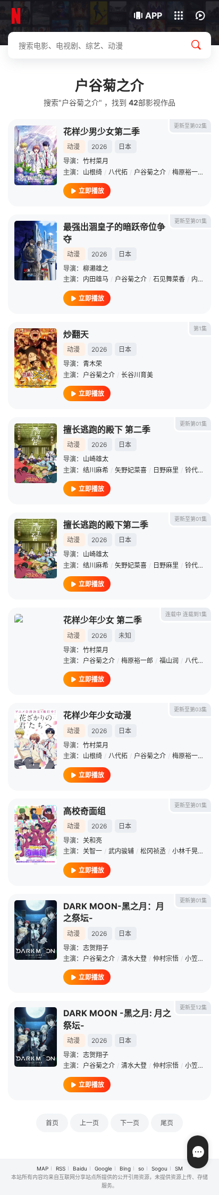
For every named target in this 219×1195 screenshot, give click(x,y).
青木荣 (92, 364)
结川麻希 (95, 470)
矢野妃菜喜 (131, 470)
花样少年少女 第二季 (102, 620)
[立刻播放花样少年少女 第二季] (35, 644)
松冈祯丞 (153, 851)
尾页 (167, 1123)
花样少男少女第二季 (101, 131)
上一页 (89, 1123)
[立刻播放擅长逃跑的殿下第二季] (35, 548)
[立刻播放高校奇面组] (35, 835)
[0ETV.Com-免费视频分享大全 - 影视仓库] (44, 16)
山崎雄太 (95, 459)
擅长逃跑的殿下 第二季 (106, 429)
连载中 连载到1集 (186, 614)
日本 (125, 147)
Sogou (159, 1168)
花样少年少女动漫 (97, 715)
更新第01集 (193, 423)
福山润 (169, 661)
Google (103, 1168)
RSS (60, 1168)
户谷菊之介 (150, 172)
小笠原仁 (197, 958)
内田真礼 (204, 279)
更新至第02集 (190, 125)
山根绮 (92, 172)
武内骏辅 (121, 851)
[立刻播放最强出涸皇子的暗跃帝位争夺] (35, 250)
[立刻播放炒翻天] (35, 358)
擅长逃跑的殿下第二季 (105, 524)
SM (179, 1168)
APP (153, 15)
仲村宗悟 (166, 958)
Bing (125, 1168)
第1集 (200, 328)
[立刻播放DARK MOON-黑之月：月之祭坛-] (35, 930)
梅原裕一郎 (188, 172)
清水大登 (134, 958)
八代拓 (118, 172)
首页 (52, 1123)
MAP (42, 1168)
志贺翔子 (95, 948)
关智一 (92, 851)
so (141, 1168)
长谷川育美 (137, 375)
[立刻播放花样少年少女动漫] (35, 739)
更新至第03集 (190, 709)
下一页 (129, 1123)
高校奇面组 (84, 811)
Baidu (80, 1168)
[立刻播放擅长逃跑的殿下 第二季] (35, 453)
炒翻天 (76, 334)
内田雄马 (95, 279)
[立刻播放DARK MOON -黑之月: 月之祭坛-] (35, 1037)
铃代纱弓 (197, 470)
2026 (99, 147)
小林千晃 (185, 851)
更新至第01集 (190, 221)
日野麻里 (166, 470)
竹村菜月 (95, 161)
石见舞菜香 (169, 279)
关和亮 (92, 840)
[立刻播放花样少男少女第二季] (35, 155)
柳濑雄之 (95, 268)
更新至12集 (193, 1007)
